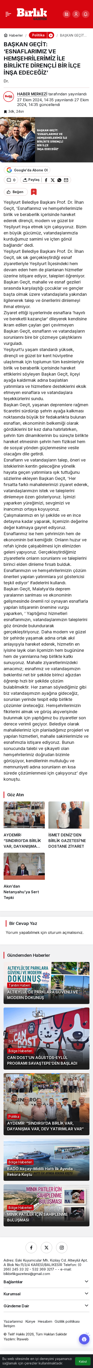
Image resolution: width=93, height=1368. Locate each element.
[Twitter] (46, 1247)
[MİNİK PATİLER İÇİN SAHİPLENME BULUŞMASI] (46, 1205)
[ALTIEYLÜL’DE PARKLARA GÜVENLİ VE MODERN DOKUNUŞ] (46, 983)
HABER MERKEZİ (32, 94)
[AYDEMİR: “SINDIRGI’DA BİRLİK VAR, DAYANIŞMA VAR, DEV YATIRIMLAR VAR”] (24, 825)
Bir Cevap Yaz (23, 923)
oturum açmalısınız (65, 932)
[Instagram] (61, 1247)
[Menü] (8, 14)
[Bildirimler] (85, 14)
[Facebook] (31, 1247)
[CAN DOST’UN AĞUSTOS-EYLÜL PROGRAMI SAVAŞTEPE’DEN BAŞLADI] (46, 1039)
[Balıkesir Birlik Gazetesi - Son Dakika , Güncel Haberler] (32, 13)
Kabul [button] (83, 1361)
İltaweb (23, 1339)
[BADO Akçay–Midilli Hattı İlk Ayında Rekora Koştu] (46, 1160)
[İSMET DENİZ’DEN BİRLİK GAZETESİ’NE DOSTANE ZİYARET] (69, 825)
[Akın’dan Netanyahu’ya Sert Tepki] (24, 876)
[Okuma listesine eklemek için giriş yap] (34, 192)
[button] (66, 14)
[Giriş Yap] (76, 14)
